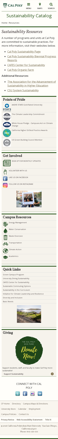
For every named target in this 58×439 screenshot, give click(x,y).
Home (4, 22)
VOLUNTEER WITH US (18, 170)
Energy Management (18, 222)
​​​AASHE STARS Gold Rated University (27, 105)
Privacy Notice (7, 419)
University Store (8, 409)
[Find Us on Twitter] (18, 395)
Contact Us (24, 414)
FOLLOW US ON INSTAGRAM (21, 184)
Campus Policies (8, 414)
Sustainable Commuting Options (17, 286)
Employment (34, 409)
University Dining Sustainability (16, 278)
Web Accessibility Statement (30, 419)
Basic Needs (8, 301)
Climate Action (15, 249)
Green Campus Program (13, 274)
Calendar (22, 409)
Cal (9, 70)
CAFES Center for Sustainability (26, 65)
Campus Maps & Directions (35, 403)
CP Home (5, 403)
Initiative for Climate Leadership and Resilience (23, 294)
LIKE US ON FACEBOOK (18, 177)
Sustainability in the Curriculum (16, 290)
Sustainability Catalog (29, 15)
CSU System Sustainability (23, 90)
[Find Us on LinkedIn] (40, 395)
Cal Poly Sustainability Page (24, 51)
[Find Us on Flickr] (32, 395)
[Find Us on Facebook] (25, 395)
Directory (16, 403)
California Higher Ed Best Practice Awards (29, 130)
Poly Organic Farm (22, 70)
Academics (13, 256)
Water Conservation (17, 229)
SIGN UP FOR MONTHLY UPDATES (26, 161)
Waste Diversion (16, 236)
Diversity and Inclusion (12, 297)
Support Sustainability (13, 374)
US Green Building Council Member (27, 140)
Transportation (15, 242)
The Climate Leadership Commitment (28, 114)
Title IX (48, 419)
